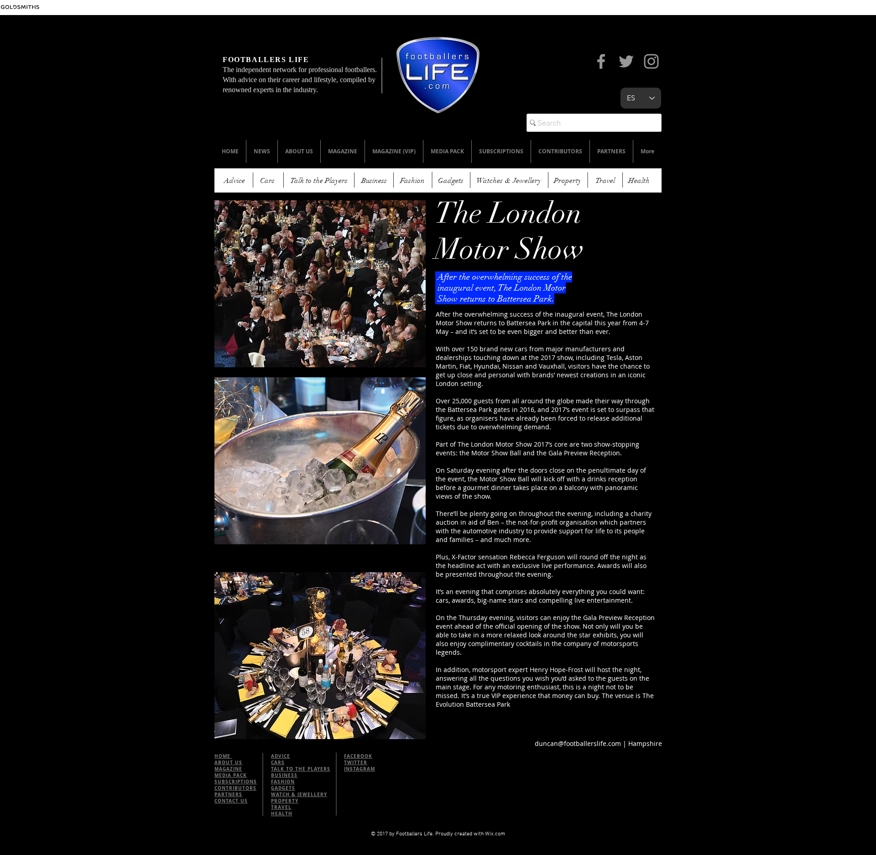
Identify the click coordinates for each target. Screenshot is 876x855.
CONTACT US (231, 801)
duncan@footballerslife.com (578, 743)
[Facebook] (601, 61)
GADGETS (283, 788)
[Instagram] (651, 61)
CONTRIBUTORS (235, 788)
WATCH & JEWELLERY (299, 794)
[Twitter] (626, 61)
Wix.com (495, 834)
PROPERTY (284, 801)
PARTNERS (228, 794)
